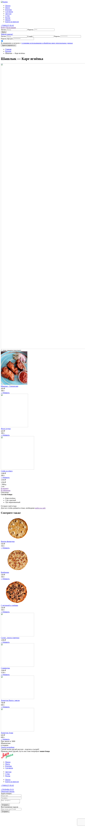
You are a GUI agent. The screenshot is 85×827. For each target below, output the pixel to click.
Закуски (8, 14)
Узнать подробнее (7, 747)
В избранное (5, 490)
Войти (4, 32)
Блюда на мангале (12, 22)
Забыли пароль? (7, 34)
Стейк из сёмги (7, 471)
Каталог (8, 51)
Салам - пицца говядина (10, 638)
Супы (7, 16)
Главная (8, 49)
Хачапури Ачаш (7, 733)
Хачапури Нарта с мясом (10, 700)
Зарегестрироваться (8, 45)
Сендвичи (9, 12)
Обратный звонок (7, 791)
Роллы (7, 18)
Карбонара (5, 572)
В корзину (5, 488)
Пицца (7, 6)
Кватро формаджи (8, 541)
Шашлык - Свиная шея (9, 386)
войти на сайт (40, 508)
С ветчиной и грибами (9, 605)
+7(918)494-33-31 (7, 789)
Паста (7, 8)
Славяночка (5, 668)
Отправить (5, 805)
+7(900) (7, 785)
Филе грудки (6, 429)
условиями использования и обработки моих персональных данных (47, 43)
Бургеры (8, 10)
